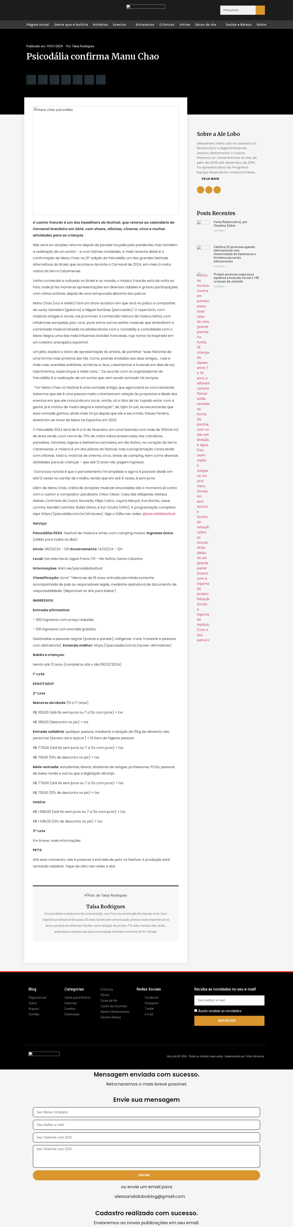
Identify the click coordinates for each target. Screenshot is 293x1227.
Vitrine (185, 24)
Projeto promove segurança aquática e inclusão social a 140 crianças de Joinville (236, 278)
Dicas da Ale (205, 24)
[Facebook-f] (209, 189)
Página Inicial (38, 24)
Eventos (119, 24)
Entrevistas (145, 24)
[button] (31, 80)
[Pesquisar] (260, 10)
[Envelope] (56, 10)
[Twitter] (47, 10)
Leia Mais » (220, 230)
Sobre (261, 24)
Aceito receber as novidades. (220, 1011)
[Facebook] (29, 10)
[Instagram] (38, 10)
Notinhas (100, 24)
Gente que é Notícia (71, 24)
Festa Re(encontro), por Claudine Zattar (231, 223)
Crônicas (167, 24)
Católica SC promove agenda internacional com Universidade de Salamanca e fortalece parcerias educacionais (235, 254)
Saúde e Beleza (238, 24)
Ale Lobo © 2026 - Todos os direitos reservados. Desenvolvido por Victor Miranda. (215, 1056)
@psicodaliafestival (159, 513)
